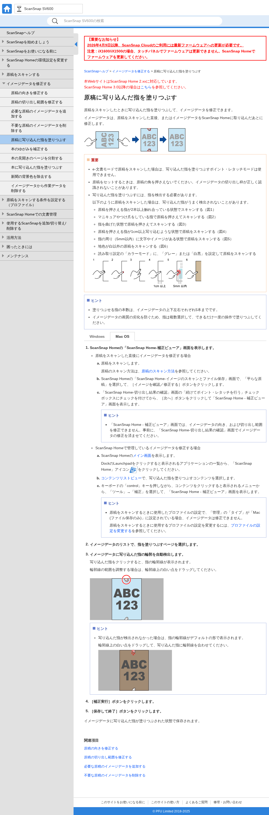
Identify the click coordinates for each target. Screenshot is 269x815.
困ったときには (19, 247)
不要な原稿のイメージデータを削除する (38, 128)
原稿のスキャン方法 (158, 371)
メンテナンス (18, 256)
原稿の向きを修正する (29, 93)
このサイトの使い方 (165, 802)
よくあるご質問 (196, 802)
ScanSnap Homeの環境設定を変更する (37, 62)
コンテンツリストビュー (121, 478)
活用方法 (14, 237)
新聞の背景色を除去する (31, 176)
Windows (97, 336)
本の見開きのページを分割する (37, 158)
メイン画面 (142, 455)
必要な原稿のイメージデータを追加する (38, 114)
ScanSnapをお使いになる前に (32, 51)
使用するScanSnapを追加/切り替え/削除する (36, 225)
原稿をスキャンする (23, 74)
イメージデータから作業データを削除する (38, 188)
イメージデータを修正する (29, 84)
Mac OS (122, 336)
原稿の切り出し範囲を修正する (37, 102)
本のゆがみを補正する (29, 149)
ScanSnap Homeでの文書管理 (32, 214)
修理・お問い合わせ (228, 802)
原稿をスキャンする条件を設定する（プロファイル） (36, 202)
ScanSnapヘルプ (21, 33)
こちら (146, 87)
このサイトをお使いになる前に (123, 802)
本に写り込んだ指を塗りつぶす (37, 167)
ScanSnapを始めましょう (28, 42)
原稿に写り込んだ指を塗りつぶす (38, 140)
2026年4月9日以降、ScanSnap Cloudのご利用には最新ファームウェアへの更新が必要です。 (165, 45)
